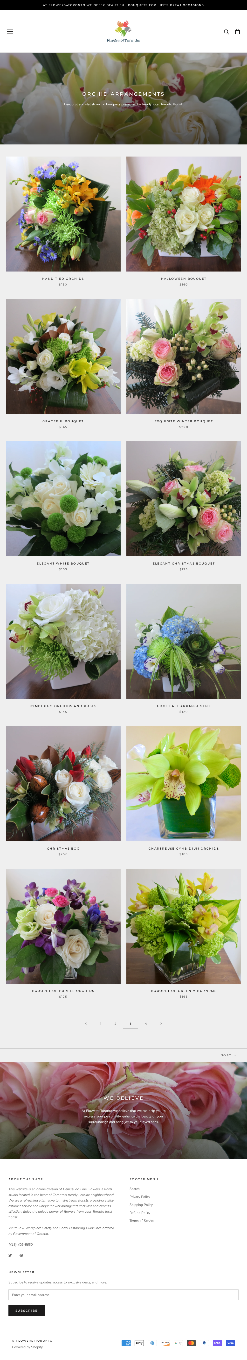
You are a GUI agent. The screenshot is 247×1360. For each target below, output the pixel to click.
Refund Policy (140, 1212)
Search (135, 1189)
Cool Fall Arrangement (184, 706)
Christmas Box (63, 848)
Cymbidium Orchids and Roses (63, 706)
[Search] (226, 31)
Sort (227, 1055)
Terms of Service (142, 1220)
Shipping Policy (141, 1205)
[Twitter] (10, 1255)
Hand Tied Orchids (63, 278)
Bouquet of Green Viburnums (184, 991)
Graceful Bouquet (63, 421)
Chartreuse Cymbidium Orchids (184, 848)
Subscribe (26, 1310)
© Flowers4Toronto (32, 1340)
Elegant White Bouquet (63, 563)
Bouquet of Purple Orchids (63, 991)
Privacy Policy (140, 1197)
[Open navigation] (10, 31)
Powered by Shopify (27, 1347)
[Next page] (161, 1023)
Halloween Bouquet (184, 278)
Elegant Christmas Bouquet (184, 563)
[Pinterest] (21, 1255)
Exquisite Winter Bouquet (184, 421)
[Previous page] (85, 1023)
